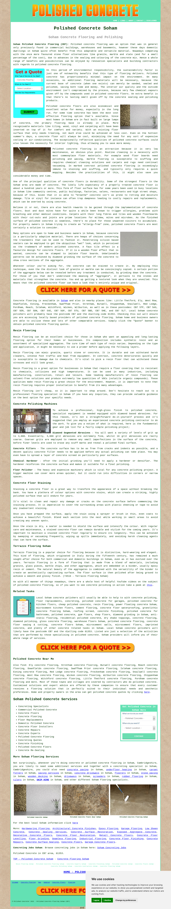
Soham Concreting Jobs (111, 847)
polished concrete (105, 692)
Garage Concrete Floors (100, 842)
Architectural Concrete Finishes (74, 828)
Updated (47, 882)
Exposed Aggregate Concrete (136, 832)
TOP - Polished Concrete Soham (33, 859)
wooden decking (38, 776)
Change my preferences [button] (125, 900)
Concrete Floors (71, 842)
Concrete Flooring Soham (73, 859)
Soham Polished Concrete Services (45, 699)
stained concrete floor (62, 533)
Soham (64, 300)
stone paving (149, 773)
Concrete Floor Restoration (75, 835)
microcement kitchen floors (54, 608)
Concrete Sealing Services (47, 832)
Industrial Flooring (92, 838)
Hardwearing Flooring (36, 828)
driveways (70, 776)
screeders (99, 776)
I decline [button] (107, 900)
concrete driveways (86, 773)
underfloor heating (119, 769)
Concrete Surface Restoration (92, 832)
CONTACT (139, 21)
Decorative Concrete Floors (32, 835)
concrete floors (62, 625)
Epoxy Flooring (108, 828)
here (147, 692)
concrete (94, 317)
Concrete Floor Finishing (126, 838)
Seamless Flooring (64, 838)
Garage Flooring (131, 828)
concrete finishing (110, 611)
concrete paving (78, 769)
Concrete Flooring (28, 882)
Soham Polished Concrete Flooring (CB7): (41, 44)
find (23, 665)
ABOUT (130, 21)
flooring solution (43, 689)
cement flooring (86, 608)
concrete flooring (78, 149)
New (39, 882)
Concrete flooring (25, 300)
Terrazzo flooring (25, 552)
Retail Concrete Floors (116, 835)
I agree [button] (96, 900)
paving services (48, 773)
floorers (120, 773)
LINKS (122, 21)
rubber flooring (132, 776)
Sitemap (15, 882)
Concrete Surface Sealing (42, 842)
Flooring (71, 882)
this (149, 585)
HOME (115, 21)
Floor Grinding (39, 838)
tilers (17, 780)
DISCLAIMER (151, 21)
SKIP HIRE (43, 780)
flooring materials (97, 80)
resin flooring (23, 385)
